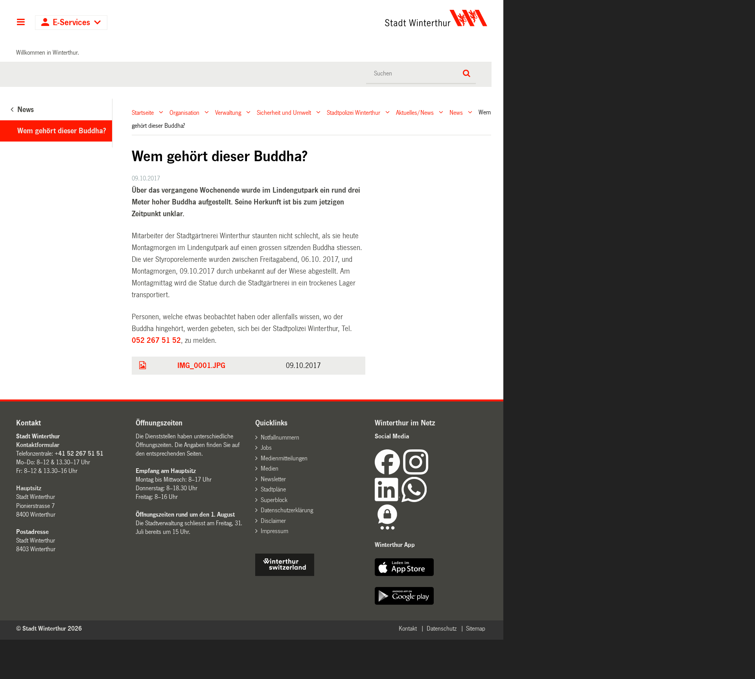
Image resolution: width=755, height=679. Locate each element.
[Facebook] (389, 472)
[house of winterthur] (284, 573)
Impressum (274, 531)
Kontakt (408, 628)
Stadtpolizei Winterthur (353, 112)
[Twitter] (429, 472)
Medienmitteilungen (284, 458)
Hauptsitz (28, 488)
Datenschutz (442, 628)
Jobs (266, 447)
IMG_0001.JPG (201, 366)
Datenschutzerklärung (287, 510)
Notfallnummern (280, 437)
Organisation (184, 112)
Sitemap (475, 628)
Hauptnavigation (20, 22)
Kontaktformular (37, 445)
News (456, 112)
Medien (269, 468)
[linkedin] (388, 500)
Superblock (274, 500)
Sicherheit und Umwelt (284, 112)
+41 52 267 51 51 (79, 453)
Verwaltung (228, 112)
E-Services (71, 22)
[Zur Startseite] (362, 18)
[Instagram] (415, 472)
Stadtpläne (273, 489)
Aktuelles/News (415, 112)
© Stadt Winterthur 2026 (49, 628)
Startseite (143, 112)
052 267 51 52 (156, 340)
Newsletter (273, 479)
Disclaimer (273, 520)
